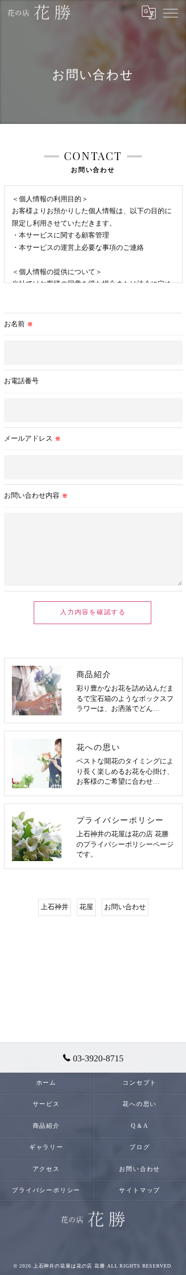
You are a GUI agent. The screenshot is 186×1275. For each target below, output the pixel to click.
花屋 (86, 907)
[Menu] (171, 12)
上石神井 (54, 907)
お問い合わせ (125, 907)
